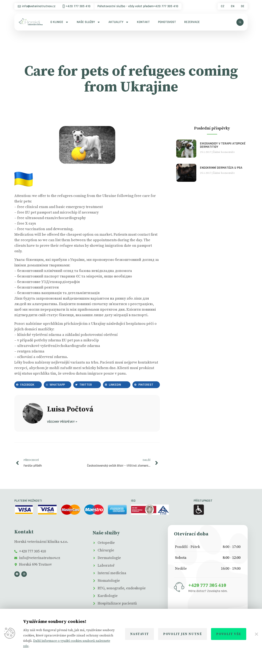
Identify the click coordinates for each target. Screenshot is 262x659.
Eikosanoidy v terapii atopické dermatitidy (223, 145)
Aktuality (115, 22)
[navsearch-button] (240, 22)
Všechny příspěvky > (62, 422)
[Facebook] (17, 574)
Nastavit (139, 634)
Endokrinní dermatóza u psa (221, 168)
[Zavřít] (256, 634)
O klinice (56, 22)
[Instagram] (24, 574)
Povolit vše (228, 634)
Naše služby (86, 22)
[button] (28, 384)
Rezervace (192, 22)
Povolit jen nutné (182, 634)
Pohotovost (167, 22)
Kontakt (143, 22)
